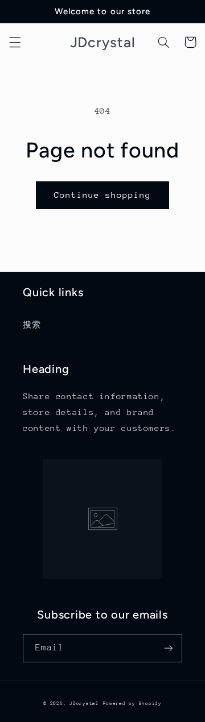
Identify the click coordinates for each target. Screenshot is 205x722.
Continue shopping (102, 195)
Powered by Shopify (132, 703)
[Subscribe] (168, 648)
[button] (15, 42)
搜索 (31, 324)
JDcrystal (84, 703)
